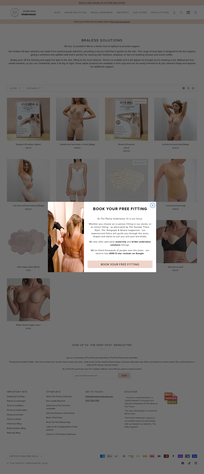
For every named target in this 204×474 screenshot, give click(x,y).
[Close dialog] (152, 205)
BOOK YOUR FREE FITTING (120, 264)
